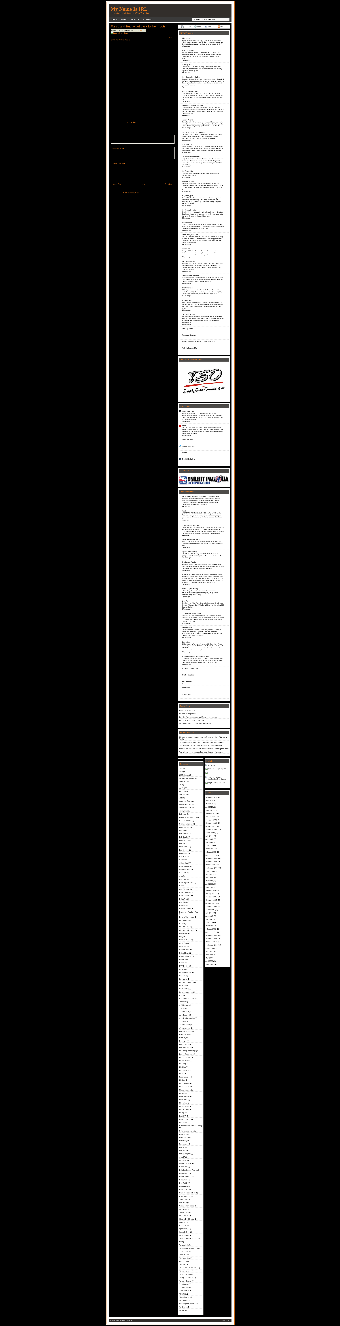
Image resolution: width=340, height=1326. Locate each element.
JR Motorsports (184, 1028)
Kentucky (182, 1038)
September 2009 (211, 829)
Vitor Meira (183, 1300)
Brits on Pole (187, 628)
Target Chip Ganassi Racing (189, 1248)
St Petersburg (184, 1235)
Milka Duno (183, 1100)
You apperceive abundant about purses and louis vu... (198, 742)
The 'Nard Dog (184, 1258)
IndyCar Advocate (189, 210)
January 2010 (210, 817)
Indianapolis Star (188, 446)
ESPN (184, 426)
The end (182, 1265)
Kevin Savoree (184, 1044)
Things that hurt (184, 1271)
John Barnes (183, 1015)
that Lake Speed (131, 122)
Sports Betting (184, 1232)
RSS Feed (147, 19)
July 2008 (208, 874)
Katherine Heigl (185, 1034)
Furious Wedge (184, 940)
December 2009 (211, 820)
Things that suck (185, 1274)
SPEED (185, 453)
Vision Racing (184, 1297)
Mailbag (182, 1080)
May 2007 (209, 919)
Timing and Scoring (186, 1278)
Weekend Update (188, 564)
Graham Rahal (184, 950)
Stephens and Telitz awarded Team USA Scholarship (199, 615)
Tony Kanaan (184, 1287)
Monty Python (184, 1110)
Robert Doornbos (185, 1177)
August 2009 (210, 833)
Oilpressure (186, 38)
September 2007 (211, 907)
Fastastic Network (189, 335)
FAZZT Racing (184, 927)
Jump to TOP (226, 1320)
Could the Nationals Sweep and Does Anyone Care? (199, 79)
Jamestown (186, 642)
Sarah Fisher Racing (186, 1206)
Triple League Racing (190, 589)
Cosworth (182, 873)
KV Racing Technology (187, 1051)
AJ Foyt (182, 788)
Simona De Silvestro (186, 1219)
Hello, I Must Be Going (187, 710)
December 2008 (211, 858)
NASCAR (182, 1116)
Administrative (184, 782)
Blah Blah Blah (184, 827)
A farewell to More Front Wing (191, 183)
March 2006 (209, 964)
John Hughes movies (187, 1018)
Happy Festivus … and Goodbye (193, 146)
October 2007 (210, 903)
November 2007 (211, 900)
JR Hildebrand (184, 1025)
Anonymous (183, 811)
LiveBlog (182, 1067)
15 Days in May (188, 50)
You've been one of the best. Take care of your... (196, 752)
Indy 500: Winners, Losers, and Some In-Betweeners (198, 717)
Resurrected (186, 67)
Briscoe (182, 844)
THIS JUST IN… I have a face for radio (195, 198)
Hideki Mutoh (184, 953)
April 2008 (209, 884)
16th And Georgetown (190, 91)
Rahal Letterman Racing (188, 1170)
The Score (186, 688)
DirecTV (182, 905)
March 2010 (209, 810)
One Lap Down (187, 329)
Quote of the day (185, 1164)
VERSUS (182, 1294)
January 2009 (210, 855)
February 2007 (210, 929)
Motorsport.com (188, 411)
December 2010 (211, 797)
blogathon (183, 830)
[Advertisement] (199, 10)
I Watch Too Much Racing (191, 539)
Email (222, 26)
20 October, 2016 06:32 (190, 591)
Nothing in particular (186, 1131)
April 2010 (209, 807)
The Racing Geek (188, 675)
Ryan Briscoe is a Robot (188, 1193)
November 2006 (211, 939)
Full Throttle (186, 694)
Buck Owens (183, 850)
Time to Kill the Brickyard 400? (192, 302)
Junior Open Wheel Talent (191, 613)
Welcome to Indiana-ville (191, 157)
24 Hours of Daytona (186, 778)
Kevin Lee (183, 1041)
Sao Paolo (183, 1203)
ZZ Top (181, 1310)
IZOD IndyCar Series (186, 999)
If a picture (183, 969)
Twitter (124, 19)
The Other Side (187, 288)
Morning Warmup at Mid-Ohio (191, 52)
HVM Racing (183, 966)
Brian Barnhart (184, 840)
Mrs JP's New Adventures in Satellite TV (195, 316)
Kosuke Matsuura (185, 1048)
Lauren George (184, 1057)
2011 (181, 772)
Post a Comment (119, 163)
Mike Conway (184, 1096)
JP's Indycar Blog (188, 314)
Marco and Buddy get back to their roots (138, 26)
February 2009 (210, 852)
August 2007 (210, 910)
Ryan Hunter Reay (186, 1196)
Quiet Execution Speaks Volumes (193, 122)
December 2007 (211, 897)
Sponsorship (183, 1229)
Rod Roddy (183, 1183)
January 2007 (210, 932)
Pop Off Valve (187, 222)
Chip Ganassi (184, 866)
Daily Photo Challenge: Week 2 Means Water (196, 159)
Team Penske (184, 1255)
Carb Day (182, 857)
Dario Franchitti (184, 896)
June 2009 (209, 839)
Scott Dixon (183, 1209)
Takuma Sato (184, 1245)
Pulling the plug (185, 1154)
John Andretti (184, 1012)
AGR (181, 785)
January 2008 (210, 894)
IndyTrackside (187, 171)
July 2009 (208, 836)
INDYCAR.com (187, 440)
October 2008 (210, 865)
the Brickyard (184, 1261)
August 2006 (210, 948)
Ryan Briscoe (184, 1190)
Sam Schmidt (184, 1199)
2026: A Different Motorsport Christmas (194, 541)
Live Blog (182, 1064)
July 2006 (208, 951)
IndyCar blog (184, 989)
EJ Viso (182, 924)
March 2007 (209, 926)
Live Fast (185, 601)
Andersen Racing (185, 801)
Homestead (183, 959)
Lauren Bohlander (185, 1054)
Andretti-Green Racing (187, 808)
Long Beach (183, 1070)
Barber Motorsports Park (188, 817)
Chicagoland (184, 863)
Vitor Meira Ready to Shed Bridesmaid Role (195, 724)
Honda (181, 963)
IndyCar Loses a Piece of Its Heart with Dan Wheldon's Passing (202, 236)
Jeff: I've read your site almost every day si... (195, 745)
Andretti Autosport (185, 804)
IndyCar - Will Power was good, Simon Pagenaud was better (201, 427)
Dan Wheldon (184, 889)
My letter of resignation (187, 714)
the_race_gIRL (187, 196)
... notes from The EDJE (191, 525)
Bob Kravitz (183, 837)
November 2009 (211, 823)
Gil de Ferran (184, 943)
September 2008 (211, 868)
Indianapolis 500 (185, 972)
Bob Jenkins (183, 834)
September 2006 (211, 945)
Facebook (135, 19)
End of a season (187, 224)
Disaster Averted (185, 909)
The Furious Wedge (189, 562)
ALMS (181, 798)
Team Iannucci (184, 1251)
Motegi (181, 1113)
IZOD (181, 995)
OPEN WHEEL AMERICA (191, 276)
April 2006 (209, 961)
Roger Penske (184, 1186)
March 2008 (209, 887)
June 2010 (209, 801)
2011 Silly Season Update (190, 290)
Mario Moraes (184, 1087)
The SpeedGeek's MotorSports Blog (195, 656)
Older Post (169, 184)
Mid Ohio (182, 1093)
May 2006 (209, 958)
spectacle (182, 1225)
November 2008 (211, 862)
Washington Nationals (187, 1304)
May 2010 (209, 804)
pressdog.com (187, 144)
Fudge (181, 937)
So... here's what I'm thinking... (193, 132)
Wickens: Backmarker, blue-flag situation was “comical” (200, 413)
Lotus (181, 1074)
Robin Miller (183, 1180)
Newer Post (117, 184)
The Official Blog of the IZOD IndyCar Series (198, 342)
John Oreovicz (184, 1021)
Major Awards (184, 1083)
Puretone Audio (118, 149)
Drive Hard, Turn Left (190, 235)
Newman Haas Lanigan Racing (190, 1126)
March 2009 (209, 849)
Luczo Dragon (184, 1077)
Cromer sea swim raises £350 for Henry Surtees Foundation (201, 629)
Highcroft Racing (185, 956)
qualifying (182, 1160)
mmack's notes (184, 1106)
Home (114, 19)
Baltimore (182, 814)
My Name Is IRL (129, 9)
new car (182, 1123)
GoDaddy (182, 946)
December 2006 (211, 935)
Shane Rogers (184, 1212)
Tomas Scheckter (185, 1281)
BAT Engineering (185, 821)
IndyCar (182, 986)
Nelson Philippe (185, 1119)
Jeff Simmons (184, 1005)
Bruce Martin (183, 847)
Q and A (182, 1157)
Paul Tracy (183, 1141)
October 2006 (210, 942)
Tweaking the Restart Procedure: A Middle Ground (198, 263)
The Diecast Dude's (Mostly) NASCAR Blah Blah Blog (202, 574)
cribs (181, 876)
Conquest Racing (185, 870)
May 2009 (209, 842)
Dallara (182, 886)
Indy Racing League (186, 982)
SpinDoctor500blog (189, 552)
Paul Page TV (187, 681)
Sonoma (182, 1222)
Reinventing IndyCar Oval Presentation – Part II (197, 107)
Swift (181, 1242)
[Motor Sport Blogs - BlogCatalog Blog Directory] (217, 779)
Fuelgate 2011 (187, 251)
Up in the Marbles (188, 261)
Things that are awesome (188, 1268)
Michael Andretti (185, 1090)
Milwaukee (183, 1103)
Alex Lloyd (183, 791)
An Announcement (188, 277)
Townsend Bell (184, 1291)
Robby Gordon (184, 1173)
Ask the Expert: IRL (189, 348)
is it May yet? (187, 65)
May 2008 (209, 881)
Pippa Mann (183, 1144)
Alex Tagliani (184, 795)
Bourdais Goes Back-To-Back (192, 93)
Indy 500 (182, 976)
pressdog (182, 1150)
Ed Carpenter (184, 920)
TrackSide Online (188, 459)
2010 (181, 768)
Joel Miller (183, 1008)
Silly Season (183, 1216)
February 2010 (210, 813)
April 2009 (209, 845)
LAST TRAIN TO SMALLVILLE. (192, 513)
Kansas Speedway (186, 1031)
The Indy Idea (187, 300)
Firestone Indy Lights (186, 930)
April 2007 (209, 923)
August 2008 (210, 871)
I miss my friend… (188, 134)
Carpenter (183, 860)
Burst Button (183, 853)
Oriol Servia (183, 1134)
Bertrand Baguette (185, 824)
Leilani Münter (184, 1061)
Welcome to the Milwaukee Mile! (192, 40)
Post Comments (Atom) (131, 193)
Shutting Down (187, 212)
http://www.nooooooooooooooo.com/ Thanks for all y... (198, 737)
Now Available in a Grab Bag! (191, 658)
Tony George (184, 1284)
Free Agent (183, 933)
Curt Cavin (183, 879)
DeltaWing (183, 899)
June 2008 (209, 878)
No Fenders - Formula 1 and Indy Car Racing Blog (200, 497)
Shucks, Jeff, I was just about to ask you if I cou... (196, 749)
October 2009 (210, 826)
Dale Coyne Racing (186, 883)
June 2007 (209, 916)
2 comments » (140, 30)
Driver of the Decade (186, 917)
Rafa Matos (183, 1167)
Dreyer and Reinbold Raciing (189, 912)
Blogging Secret (127, 1320)
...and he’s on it (187, 120)
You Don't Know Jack (190, 669)
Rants (184, 511)
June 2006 (209, 955)
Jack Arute (183, 1002)
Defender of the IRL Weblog (192, 106)
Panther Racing (185, 1137)
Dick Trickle (183, 902)
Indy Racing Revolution (190, 77)
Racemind (186, 249)
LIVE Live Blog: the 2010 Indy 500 (191, 720)
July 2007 (208, 913)
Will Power (183, 1307)
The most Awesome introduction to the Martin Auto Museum (201, 498)
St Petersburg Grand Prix (188, 1238)
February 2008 (210, 890)
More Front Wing (188, 181)
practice (182, 1147)
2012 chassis (184, 775)
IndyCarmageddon (186, 992)
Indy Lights (183, 979)
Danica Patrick (184, 892)
